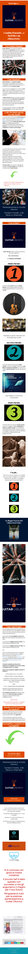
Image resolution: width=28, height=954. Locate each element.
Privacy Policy (14, 950)
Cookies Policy (14, 952)
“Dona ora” (20, 657)
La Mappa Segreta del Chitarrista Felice (14, 479)
